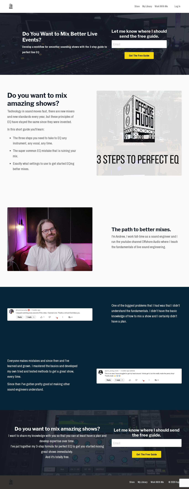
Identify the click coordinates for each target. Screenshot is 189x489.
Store (137, 6)
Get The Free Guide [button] (139, 55)
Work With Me (161, 6)
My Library (147, 6)
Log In (177, 6)
